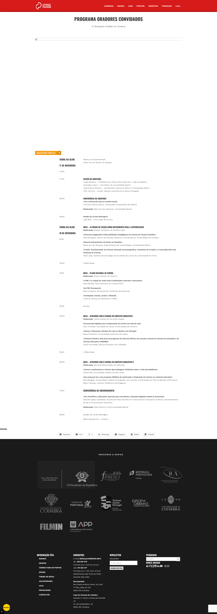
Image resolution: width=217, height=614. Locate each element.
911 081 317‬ (82, 568)
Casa (130, 6)
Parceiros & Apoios (111, 455)
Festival (141, 6)
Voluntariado (45, 581)
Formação (167, 6)
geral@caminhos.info (90, 559)
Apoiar (42, 572)
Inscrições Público (46, 153)
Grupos (42, 563)
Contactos (44, 595)
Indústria (153, 6)
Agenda (120, 6)
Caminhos (108, 6)
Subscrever (117, 568)
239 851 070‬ (82, 562)
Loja (178, 6)
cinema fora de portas (50, 568)
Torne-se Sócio (46, 577)
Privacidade (45, 590)
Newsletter (114, 559)
